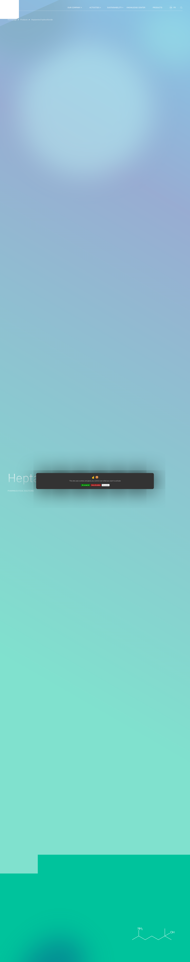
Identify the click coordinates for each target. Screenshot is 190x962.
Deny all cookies (96, 485)
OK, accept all (85, 485)
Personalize (105, 485)
